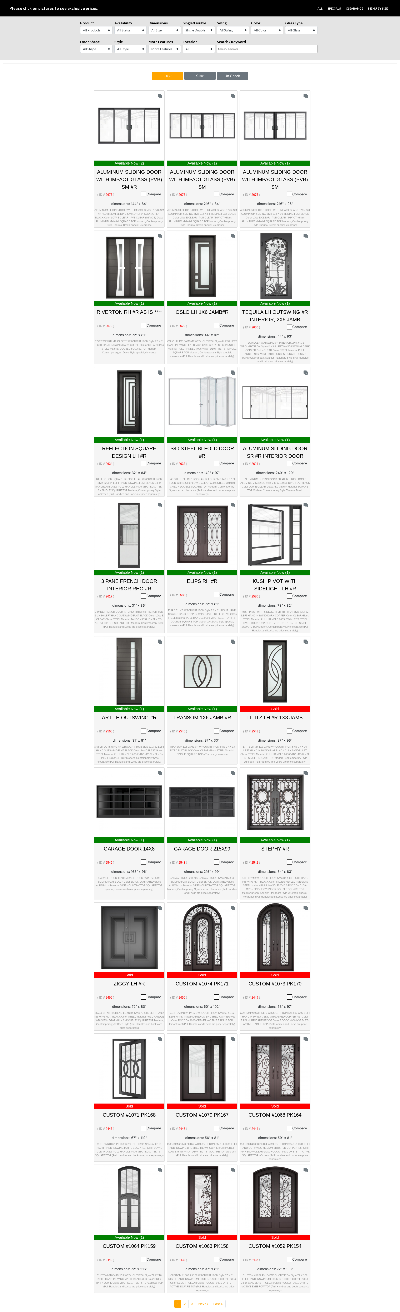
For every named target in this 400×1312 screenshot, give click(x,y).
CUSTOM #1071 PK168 (129, 1115)
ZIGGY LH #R (129, 983)
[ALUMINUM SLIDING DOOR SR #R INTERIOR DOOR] (275, 402)
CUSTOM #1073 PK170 (275, 983)
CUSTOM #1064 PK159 (129, 1246)
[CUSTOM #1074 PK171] (202, 937)
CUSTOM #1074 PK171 (202, 983)
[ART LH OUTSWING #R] (129, 671)
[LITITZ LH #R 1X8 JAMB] (275, 671)
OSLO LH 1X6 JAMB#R (202, 312)
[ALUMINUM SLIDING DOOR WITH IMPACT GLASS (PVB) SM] (202, 125)
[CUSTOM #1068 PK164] (275, 1068)
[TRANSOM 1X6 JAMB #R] (202, 671)
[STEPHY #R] (275, 802)
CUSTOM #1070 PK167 (202, 1115)
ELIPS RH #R (202, 581)
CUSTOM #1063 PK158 (202, 1246)
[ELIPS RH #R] (202, 535)
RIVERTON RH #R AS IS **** (129, 312)
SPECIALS (334, 8)
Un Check (232, 76)
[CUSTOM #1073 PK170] (275, 937)
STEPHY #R (275, 849)
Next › (203, 1304)
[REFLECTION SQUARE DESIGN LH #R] (129, 402)
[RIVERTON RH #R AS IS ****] (129, 265)
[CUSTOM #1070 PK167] (202, 1068)
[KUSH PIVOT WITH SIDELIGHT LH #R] (275, 535)
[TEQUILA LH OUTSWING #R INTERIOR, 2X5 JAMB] (275, 265)
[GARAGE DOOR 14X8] (129, 802)
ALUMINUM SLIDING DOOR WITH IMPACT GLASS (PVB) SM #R (129, 179)
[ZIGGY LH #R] (129, 937)
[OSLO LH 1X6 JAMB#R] (202, 265)
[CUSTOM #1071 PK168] (129, 1068)
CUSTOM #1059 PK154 (275, 1246)
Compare (153, 194)
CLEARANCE (354, 8)
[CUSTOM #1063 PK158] (202, 1199)
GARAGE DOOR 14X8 (129, 849)
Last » (218, 1304)
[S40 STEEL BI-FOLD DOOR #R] (202, 402)
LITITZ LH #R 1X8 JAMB (275, 717)
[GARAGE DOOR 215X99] (202, 802)
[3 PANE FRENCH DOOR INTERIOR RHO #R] (129, 535)
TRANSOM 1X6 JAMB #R (202, 717)
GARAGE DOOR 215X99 (202, 849)
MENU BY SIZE (378, 8)
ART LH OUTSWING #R (129, 717)
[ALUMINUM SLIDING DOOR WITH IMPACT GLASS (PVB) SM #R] (129, 125)
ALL (320, 8)
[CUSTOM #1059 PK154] (275, 1199)
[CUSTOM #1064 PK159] (129, 1199)
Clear (200, 75)
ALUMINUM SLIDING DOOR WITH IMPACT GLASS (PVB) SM (202, 179)
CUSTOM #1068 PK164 (275, 1115)
